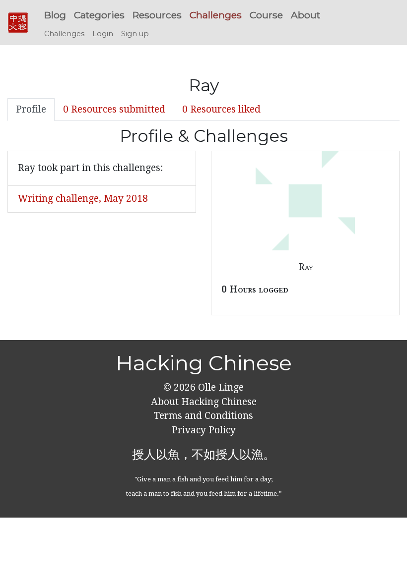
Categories (99, 15)
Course (266, 15)
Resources (157, 15)
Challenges (216, 15)
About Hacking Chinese (204, 402)
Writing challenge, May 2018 (83, 198)
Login (102, 33)
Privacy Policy (204, 430)
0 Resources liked (221, 109)
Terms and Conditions (203, 415)
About (305, 15)
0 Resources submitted (114, 109)
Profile (31, 109)
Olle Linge (220, 387)
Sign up (135, 33)
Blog (55, 15)
